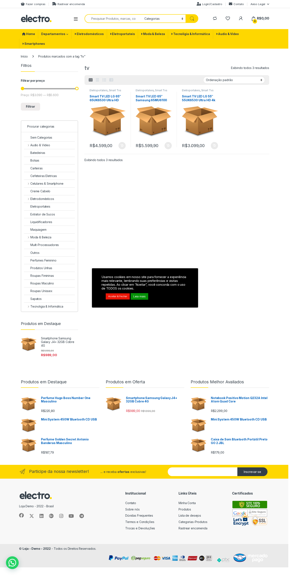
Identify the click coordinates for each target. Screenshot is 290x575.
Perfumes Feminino (43, 260)
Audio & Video (228, 34)
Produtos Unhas (41, 268)
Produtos (185, 509)
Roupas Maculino (42, 283)
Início (24, 56)
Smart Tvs (115, 90)
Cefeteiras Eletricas (43, 176)
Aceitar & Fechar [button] (117, 296)
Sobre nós (132, 509)
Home (30, 34)
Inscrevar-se (252, 472)
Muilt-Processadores (44, 245)
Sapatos (36, 299)
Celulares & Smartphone (46, 183)
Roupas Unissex (41, 291)
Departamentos (53, 34)
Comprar (119, 145)
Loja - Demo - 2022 (37, 548)
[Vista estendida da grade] (97, 80)
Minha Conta (187, 503)
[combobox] (113, 18)
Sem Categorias (41, 137)
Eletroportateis (123, 34)
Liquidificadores (41, 222)
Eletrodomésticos (90, 34)
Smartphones (34, 43)
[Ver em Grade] (91, 80)
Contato (239, 4)
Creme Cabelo (40, 191)
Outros (34, 252)
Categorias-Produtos (193, 522)
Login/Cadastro (212, 4)
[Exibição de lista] (104, 80)
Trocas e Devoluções (140, 528)
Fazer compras (35, 4)
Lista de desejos (190, 515)
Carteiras (36, 168)
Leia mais (139, 296)
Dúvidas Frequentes (139, 515)
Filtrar (30, 106)
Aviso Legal (258, 4)
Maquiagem (38, 229)
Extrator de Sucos (42, 214)
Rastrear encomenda (71, 4)
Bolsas (34, 160)
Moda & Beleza (153, 34)
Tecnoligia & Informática (191, 34)
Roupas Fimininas (42, 275)
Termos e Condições (139, 522)
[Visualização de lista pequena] (111, 80)
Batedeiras (37, 153)
